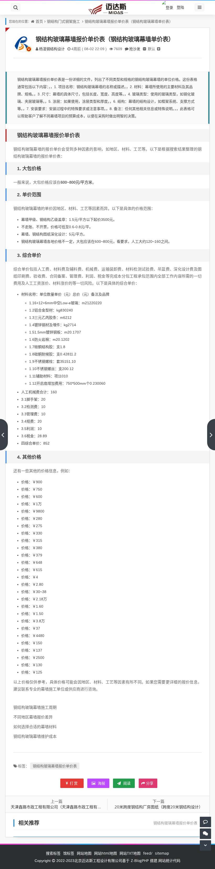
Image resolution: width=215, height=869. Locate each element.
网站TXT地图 (130, 853)
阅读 (126, 783)
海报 (101, 783)
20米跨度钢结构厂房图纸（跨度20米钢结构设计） (159, 806)
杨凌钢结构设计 (52, 48)
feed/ (147, 853)
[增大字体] (158, 48)
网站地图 (84, 853)
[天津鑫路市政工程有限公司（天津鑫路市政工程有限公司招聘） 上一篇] (4, 434)
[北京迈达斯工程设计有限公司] (107, 8)
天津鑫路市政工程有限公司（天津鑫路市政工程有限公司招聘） (66, 806)
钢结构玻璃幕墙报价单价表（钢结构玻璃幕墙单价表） (129, 21)
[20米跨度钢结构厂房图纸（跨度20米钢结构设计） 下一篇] (211, 434)
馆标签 (68, 853)
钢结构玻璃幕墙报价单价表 (55, 765)
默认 (151, 48)
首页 (39, 21)
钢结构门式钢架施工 (63, 21)
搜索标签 (53, 853)
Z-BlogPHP (140, 860)
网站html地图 (105, 853)
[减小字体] (144, 48)
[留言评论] (205, 821)
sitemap (162, 853)
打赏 (74, 783)
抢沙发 (134, 48)
